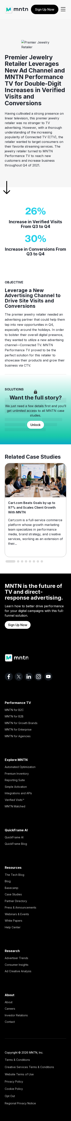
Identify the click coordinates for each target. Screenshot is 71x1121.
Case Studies (13, 894)
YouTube (48, 677)
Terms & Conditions (17, 1059)
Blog (8, 881)
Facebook (9, 677)
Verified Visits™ (14, 799)
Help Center (13, 927)
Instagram (38, 677)
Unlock (35, 425)
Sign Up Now (44, 9)
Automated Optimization (20, 767)
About (8, 1002)
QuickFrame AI (14, 837)
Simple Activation (16, 786)
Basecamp (11, 888)
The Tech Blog (14, 874)
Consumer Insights (16, 964)
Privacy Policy (14, 1081)
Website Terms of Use (19, 1074)
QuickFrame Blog (16, 843)
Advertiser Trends (16, 958)
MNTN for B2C (14, 710)
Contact (10, 1021)
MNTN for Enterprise (18, 729)
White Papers (13, 920)
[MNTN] (16, 8)
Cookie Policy (14, 1088)
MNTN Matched (15, 806)
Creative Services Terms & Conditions (29, 1067)
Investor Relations (16, 1015)
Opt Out (10, 1096)
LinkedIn (28, 677)
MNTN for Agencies (18, 736)
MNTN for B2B (14, 716)
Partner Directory (16, 901)
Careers (10, 1008)
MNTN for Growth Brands (21, 723)
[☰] (63, 9)
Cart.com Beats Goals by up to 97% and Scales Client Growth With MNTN (32, 507)
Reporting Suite (15, 780)
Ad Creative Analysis (18, 971)
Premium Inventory (17, 773)
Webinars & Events (17, 914)
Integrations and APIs (18, 793)
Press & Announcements (20, 907)
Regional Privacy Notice (20, 1103)
